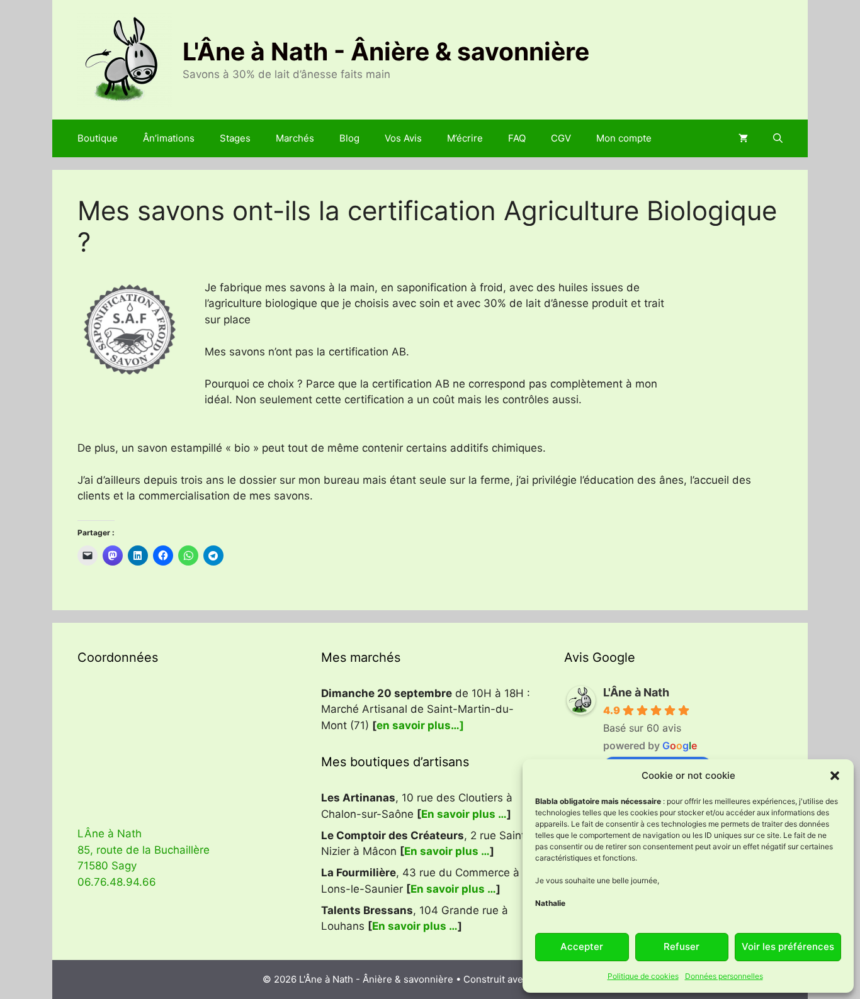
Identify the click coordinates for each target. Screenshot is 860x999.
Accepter (581, 946)
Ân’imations (169, 138)
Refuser (681, 946)
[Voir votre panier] (743, 138)
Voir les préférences (788, 946)
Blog (349, 138)
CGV (561, 138)
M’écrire (465, 138)
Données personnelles (724, 976)
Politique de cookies (643, 976)
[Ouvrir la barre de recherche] (778, 138)
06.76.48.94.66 (116, 882)
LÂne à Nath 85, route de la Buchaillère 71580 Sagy (143, 849)
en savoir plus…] (420, 725)
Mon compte (624, 138)
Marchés (295, 138)
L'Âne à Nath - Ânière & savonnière (386, 51)
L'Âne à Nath (636, 692)
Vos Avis (403, 138)
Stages (235, 138)
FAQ (517, 138)
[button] (835, 775)
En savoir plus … (464, 814)
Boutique (97, 138)
